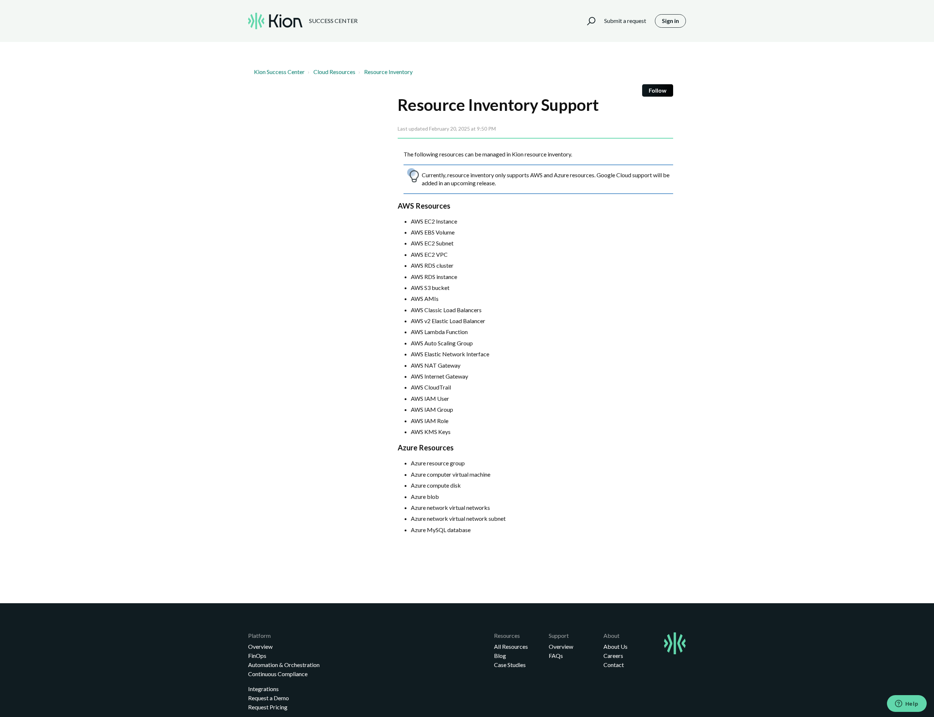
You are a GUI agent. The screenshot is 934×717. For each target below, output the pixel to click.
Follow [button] (658, 90)
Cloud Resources (334, 71)
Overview (260, 646)
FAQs (556, 655)
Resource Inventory (388, 71)
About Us (615, 646)
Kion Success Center (279, 71)
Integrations (263, 688)
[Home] (275, 21)
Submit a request (625, 20)
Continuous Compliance (278, 673)
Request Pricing (267, 707)
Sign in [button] (670, 20)
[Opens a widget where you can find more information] (907, 704)
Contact (613, 664)
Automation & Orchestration (284, 664)
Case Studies (510, 664)
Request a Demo (268, 697)
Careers (613, 655)
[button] (587, 21)
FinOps (257, 655)
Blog (500, 655)
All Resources (511, 646)
